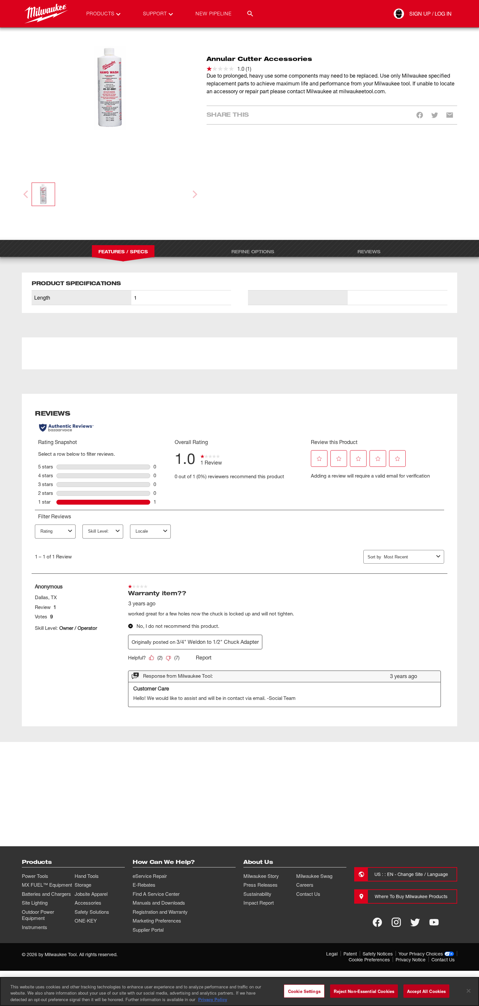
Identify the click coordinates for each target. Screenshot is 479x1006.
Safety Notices (378, 953)
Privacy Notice (411, 959)
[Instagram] (396, 922)
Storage (83, 884)
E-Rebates (144, 884)
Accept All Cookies (426, 991)
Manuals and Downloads (159, 902)
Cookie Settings (304, 991)
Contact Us (308, 894)
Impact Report (258, 902)
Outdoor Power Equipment (38, 915)
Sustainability (257, 894)
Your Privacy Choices (421, 953)
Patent (350, 953)
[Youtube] (434, 922)
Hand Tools (87, 876)
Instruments (34, 927)
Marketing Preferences (157, 920)
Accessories (88, 902)
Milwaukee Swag (314, 876)
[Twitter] (415, 922)
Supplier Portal (148, 929)
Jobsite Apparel (91, 894)
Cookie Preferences (369, 959)
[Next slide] (194, 194)
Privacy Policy (212, 999)
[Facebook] (377, 922)
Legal (332, 953)
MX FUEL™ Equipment (47, 884)
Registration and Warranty (160, 912)
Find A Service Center (156, 894)
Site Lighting (35, 902)
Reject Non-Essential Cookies (364, 991)
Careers (304, 884)
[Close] (468, 991)
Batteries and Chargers (46, 894)
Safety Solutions (92, 912)
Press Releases (260, 884)
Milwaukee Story (261, 876)
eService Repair (150, 876)
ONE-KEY (86, 920)
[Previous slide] (26, 194)
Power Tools (35, 876)
